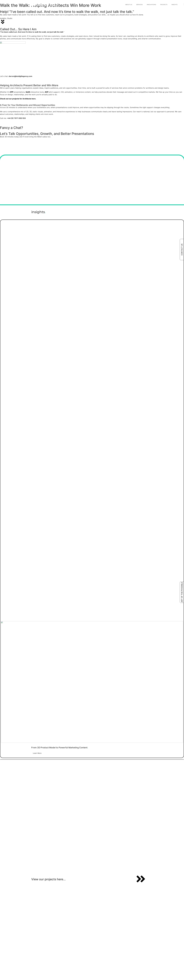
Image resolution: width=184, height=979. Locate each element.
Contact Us (182, 250)
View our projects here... (48, 879)
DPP (12, 92)
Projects (163, 4)
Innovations (151, 4)
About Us (128, 4)
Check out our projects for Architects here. (18, 99)
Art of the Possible (182, 592)
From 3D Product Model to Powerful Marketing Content (59, 747)
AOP (46, 92)
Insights (174, 4)
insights (38, 212)
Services (139, 4)
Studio (9, 18)
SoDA (28, 92)
